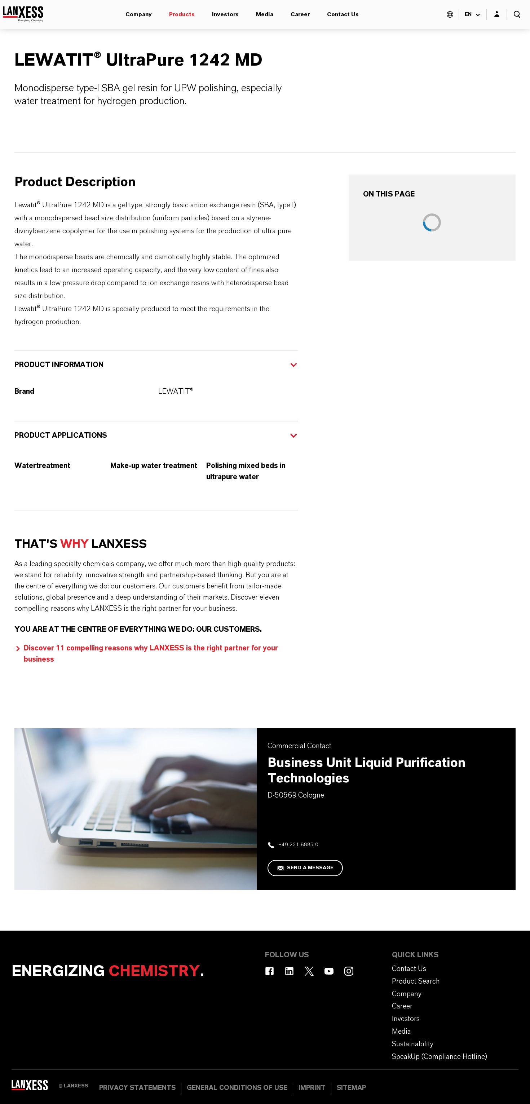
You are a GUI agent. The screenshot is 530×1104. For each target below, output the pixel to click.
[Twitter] (309, 971)
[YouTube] (329, 971)
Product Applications (60, 435)
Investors (225, 14)
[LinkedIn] (289, 971)
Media (264, 14)
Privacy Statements (137, 1088)
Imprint (312, 1088)
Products (182, 14)
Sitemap (351, 1088)
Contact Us (343, 14)
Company (138, 14)
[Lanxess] (35, 1087)
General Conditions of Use (237, 1088)
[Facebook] (269, 971)
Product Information (58, 364)
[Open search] (517, 14)
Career (300, 14)
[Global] (450, 14)
